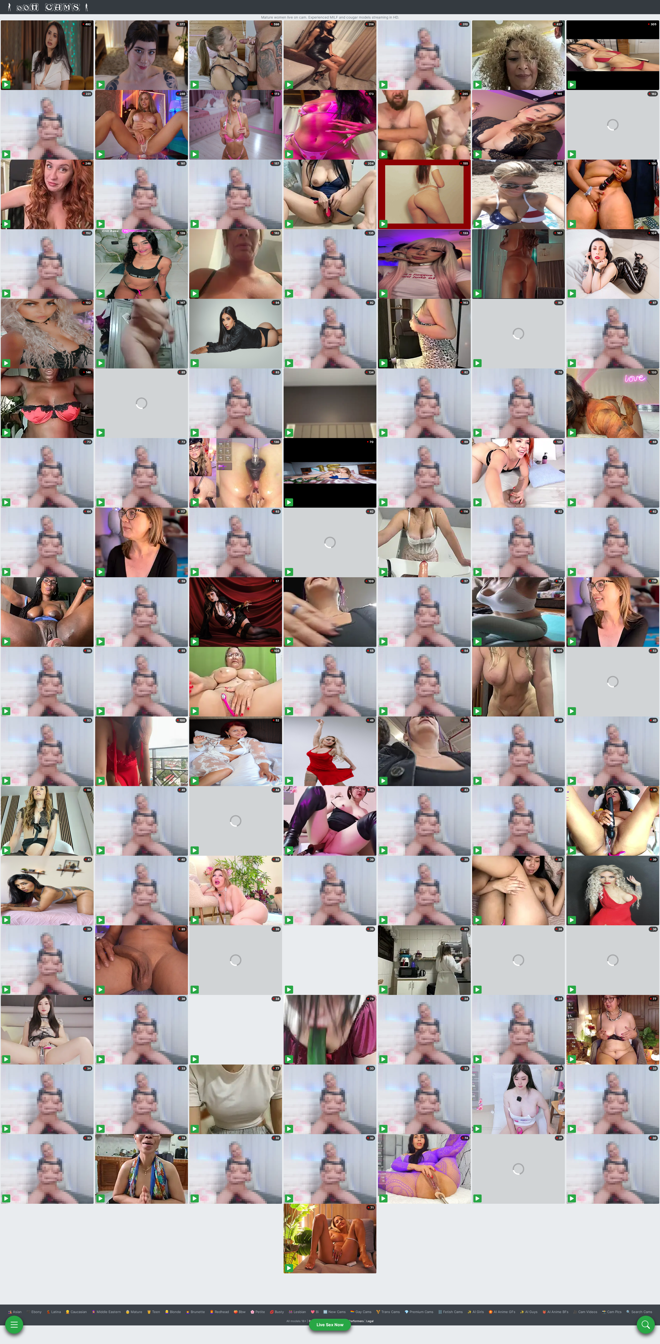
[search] (646, 1325)
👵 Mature (134, 1312)
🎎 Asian (15, 1312)
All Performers (354, 1321)
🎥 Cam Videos (585, 1312)
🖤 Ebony (34, 1312)
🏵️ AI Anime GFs (502, 1312)
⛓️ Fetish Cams (450, 1312)
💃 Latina (53, 1312)
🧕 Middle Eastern (106, 1312)
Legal (370, 1321)
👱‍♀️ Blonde (173, 1312)
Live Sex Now (330, 1324)
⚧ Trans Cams (388, 1312)
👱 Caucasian (76, 1312)
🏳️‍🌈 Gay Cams (361, 1312)
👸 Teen (153, 1312)
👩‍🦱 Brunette (195, 1312)
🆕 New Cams (334, 1312)
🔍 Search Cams (639, 1312)
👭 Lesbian (297, 1312)
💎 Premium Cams (419, 1312)
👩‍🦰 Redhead (219, 1312)
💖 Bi (315, 1312)
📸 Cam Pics (612, 1312)
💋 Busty (277, 1312)
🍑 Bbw (240, 1312)
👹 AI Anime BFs (555, 1312)
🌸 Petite (257, 1312)
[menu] (14, 1325)
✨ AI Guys (529, 1312)
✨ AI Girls (475, 1312)
